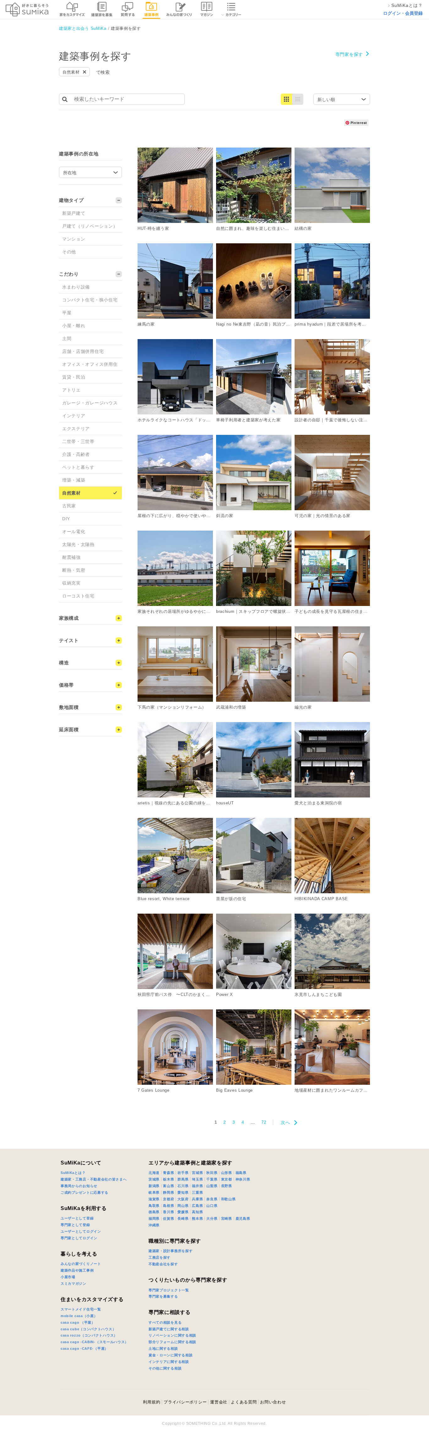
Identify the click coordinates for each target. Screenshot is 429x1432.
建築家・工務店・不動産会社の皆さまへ (94, 1179)
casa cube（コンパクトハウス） (88, 1329)
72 (264, 1122)
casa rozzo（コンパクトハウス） (89, 1335)
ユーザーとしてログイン (81, 1231)
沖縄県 (154, 1225)
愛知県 (182, 1192)
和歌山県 (228, 1199)
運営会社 (218, 1402)
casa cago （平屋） (78, 1322)
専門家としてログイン (79, 1238)
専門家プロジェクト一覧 (169, 1290)
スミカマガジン (73, 1283)
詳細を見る (216, 150)
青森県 (168, 1173)
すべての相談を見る (165, 1322)
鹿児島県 (243, 1218)
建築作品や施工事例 (77, 1270)
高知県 (197, 1212)
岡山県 (182, 1206)
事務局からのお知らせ (79, 1186)
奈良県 (211, 1199)
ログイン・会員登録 (403, 13)
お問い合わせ (273, 1402)
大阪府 (182, 1199)
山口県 (211, 1206)
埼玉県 (197, 1179)
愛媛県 (182, 1212)
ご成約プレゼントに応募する (84, 1192)
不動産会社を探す (163, 1264)
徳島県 (154, 1212)
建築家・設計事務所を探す (171, 1251)
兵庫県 (197, 1199)
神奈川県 (243, 1179)
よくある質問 (244, 1402)
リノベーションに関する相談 (172, 1335)
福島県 (241, 1173)
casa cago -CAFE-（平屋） (84, 1348)
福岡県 (154, 1218)
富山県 (168, 1186)
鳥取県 (154, 1206)
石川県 (182, 1186)
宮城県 (197, 1173)
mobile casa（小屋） (79, 1316)
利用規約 (151, 1402)
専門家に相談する (170, 1312)
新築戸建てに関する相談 (169, 1329)
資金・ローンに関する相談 (171, 1355)
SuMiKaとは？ (73, 1173)
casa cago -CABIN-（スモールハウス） (94, 1342)
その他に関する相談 (165, 1368)
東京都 (226, 1179)
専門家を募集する (163, 1296)
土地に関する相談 (163, 1348)
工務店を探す (160, 1257)
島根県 (168, 1206)
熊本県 (197, 1218)
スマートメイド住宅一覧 (81, 1309)
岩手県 (182, 1173)
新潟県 (154, 1186)
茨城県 (154, 1179)
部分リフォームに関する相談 (172, 1342)
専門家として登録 (75, 1225)
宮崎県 (226, 1218)
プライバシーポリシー (185, 1402)
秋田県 (211, 1173)
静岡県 (168, 1192)
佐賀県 (168, 1218)
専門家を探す (349, 54)
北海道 (154, 1173)
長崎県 (182, 1218)
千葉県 (211, 1179)
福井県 (197, 1186)
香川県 (168, 1212)
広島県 (197, 1206)
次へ (285, 1122)
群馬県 (182, 1179)
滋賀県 (154, 1199)
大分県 (211, 1218)
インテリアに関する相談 (169, 1362)
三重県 (197, 1192)
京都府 (168, 1199)
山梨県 (211, 1186)
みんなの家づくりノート (81, 1264)
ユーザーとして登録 (77, 1218)
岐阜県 (154, 1192)
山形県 (226, 1173)
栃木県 (168, 1179)
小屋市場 (68, 1277)
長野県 (226, 1186)
